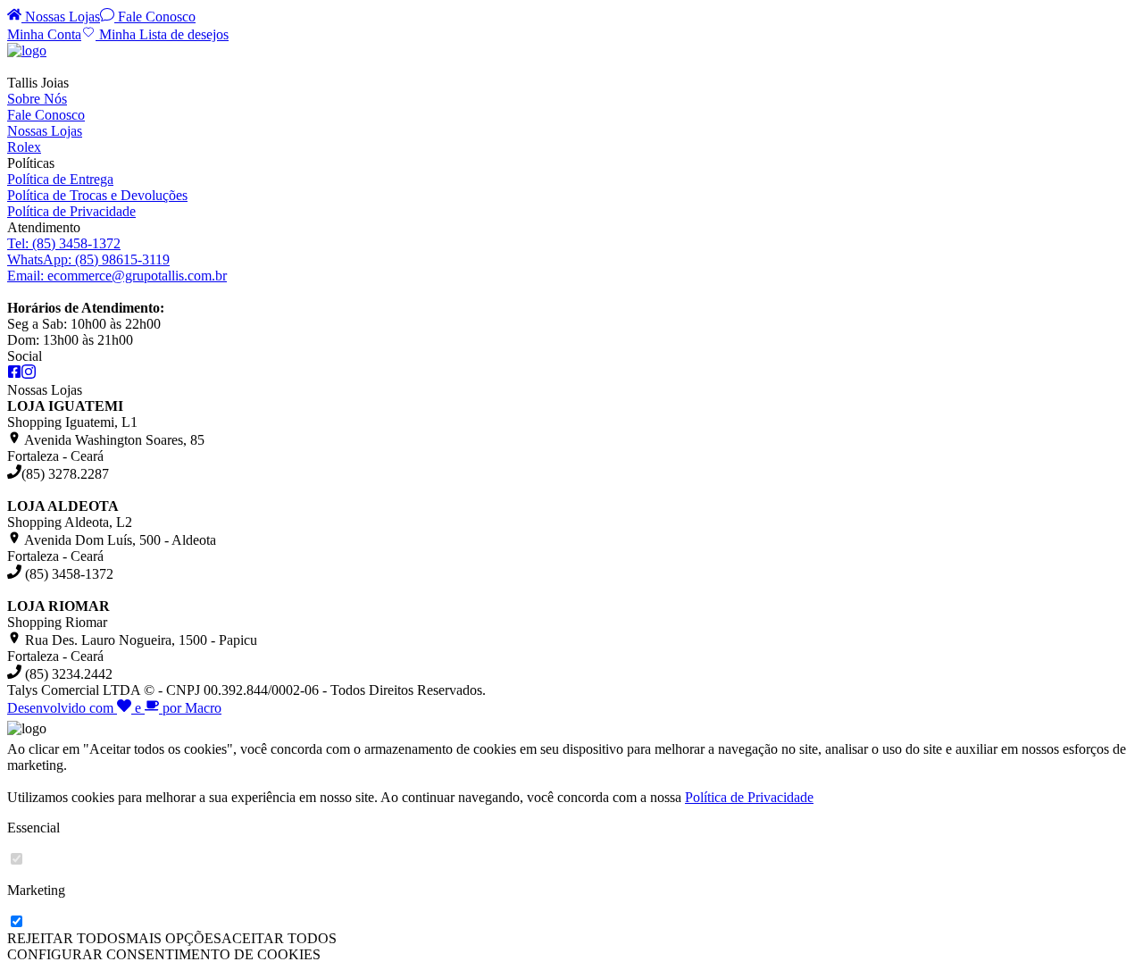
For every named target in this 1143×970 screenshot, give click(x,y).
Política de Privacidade (71, 211)
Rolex (24, 147)
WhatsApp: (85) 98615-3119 (88, 259)
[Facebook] (14, 373)
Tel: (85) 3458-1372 (64, 243)
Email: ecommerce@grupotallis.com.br (117, 275)
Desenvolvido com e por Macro (114, 707)
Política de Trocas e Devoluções (97, 195)
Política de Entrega (60, 179)
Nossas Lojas (60, 16)
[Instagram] (28, 373)
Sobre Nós (37, 98)
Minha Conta (44, 34)
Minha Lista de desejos (162, 34)
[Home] (26, 50)
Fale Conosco (155, 16)
